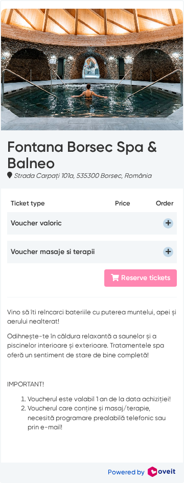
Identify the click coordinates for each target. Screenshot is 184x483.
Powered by (128, 472)
